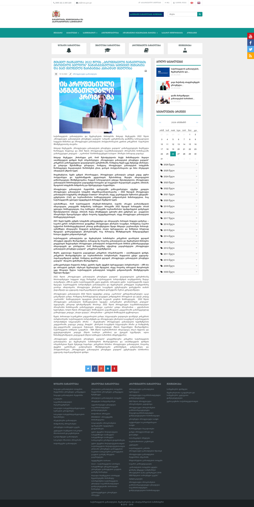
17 (162, 149)
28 (167, 134)
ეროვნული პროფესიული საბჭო (143, 419)
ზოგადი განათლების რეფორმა (68, 395)
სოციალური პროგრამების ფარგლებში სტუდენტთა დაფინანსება (103, 425)
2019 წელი (168, 206)
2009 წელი (168, 265)
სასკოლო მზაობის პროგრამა (67, 440)
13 (179, 144)
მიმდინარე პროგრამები (65, 424)
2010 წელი (168, 259)
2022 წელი (168, 188)
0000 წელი (168, 271)
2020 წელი (168, 200)
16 (195, 144)
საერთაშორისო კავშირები (141, 441)
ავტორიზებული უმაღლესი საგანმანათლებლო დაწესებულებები (103, 407)
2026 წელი (168, 164)
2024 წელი (168, 176)
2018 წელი (168, 212)
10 (162, 144)
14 (184, 144)
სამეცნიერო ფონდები (177, 389)
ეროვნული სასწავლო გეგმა (67, 427)
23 (195, 149)
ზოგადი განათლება (69, 45)
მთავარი (58, 33)
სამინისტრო (89, 33)
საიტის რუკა (180, 3)
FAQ (167, 3)
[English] (198, 2)
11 (167, 144)
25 (167, 153)
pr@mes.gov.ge (85, 2)
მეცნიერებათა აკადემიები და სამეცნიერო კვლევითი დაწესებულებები (181, 395)
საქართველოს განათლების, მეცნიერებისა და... (185, 70)
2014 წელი (168, 236)
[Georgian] (191, 2)
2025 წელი (168, 170)
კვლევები (133, 445)
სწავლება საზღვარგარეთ (103, 401)
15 (190, 144)
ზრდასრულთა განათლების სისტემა (145, 460)
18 (167, 149)
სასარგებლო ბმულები (150, 3)
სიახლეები (72, 33)
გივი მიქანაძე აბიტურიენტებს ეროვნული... (185, 83)
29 (173, 134)
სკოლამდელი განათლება (66, 437)
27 (162, 134)
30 (179, 134)
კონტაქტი (192, 33)
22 (190, 149)
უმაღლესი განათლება (107, 45)
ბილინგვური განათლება (65, 443)
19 (173, 149)
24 (162, 153)
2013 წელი (168, 241)
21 (184, 149)
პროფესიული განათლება (146, 45)
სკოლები (58, 399)
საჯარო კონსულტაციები (140, 464)
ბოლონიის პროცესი (100, 414)
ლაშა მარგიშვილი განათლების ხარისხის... (182, 97)
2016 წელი (168, 224)
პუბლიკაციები (136, 479)
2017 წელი (168, 218)
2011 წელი (168, 253)
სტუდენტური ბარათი (101, 461)
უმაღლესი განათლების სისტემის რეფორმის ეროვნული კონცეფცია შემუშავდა (107, 392)
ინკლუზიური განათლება (65, 420)
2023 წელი (168, 182)
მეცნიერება (185, 45)
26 (173, 153)
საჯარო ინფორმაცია (172, 33)
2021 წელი (168, 194)
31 (184, 134)
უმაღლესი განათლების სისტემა (106, 398)
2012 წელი (168, 247)
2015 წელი (168, 230)
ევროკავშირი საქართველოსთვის (182, 401)
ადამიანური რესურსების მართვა (139, 33)
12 (173, 144)
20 (179, 149)
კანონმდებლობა (110, 33)
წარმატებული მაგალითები (141, 429)
